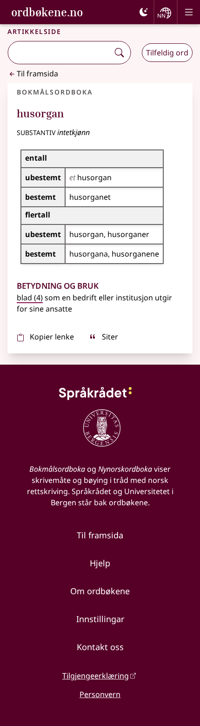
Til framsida (37, 73)
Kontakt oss (100, 646)
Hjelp (100, 563)
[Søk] (119, 52)
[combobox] (59, 52)
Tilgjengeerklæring (95, 676)
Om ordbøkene (100, 591)
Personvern (100, 694)
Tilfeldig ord (167, 52)
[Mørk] (144, 12)
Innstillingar (100, 618)
